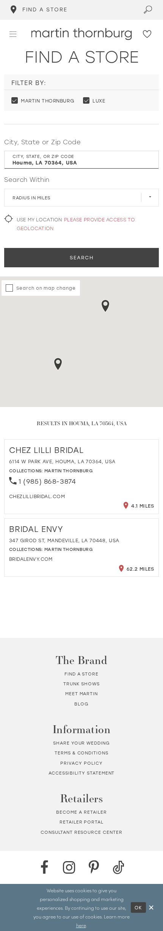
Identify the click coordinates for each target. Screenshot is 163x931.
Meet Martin (81, 693)
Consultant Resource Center (81, 832)
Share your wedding (81, 743)
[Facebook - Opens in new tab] (44, 867)
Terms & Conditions (81, 753)
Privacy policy (81, 763)
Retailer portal (81, 822)
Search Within (26, 179)
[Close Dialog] (151, 907)
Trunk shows (81, 683)
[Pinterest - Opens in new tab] (94, 867)
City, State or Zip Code (42, 142)
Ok (139, 907)
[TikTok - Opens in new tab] (118, 867)
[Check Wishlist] (147, 34)
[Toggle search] (148, 10)
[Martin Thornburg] (81, 34)
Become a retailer (81, 812)
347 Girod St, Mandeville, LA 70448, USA (64, 540)
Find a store (81, 674)
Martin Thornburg (68, 470)
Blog (81, 704)
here (81, 925)
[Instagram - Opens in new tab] (69, 867)
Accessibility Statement (82, 773)
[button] (13, 34)
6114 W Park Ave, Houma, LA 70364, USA (62, 461)
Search (82, 257)
